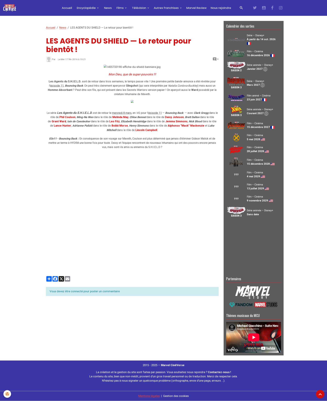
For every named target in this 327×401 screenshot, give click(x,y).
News (107, 8)
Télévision (139, 8)
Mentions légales (149, 396)
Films (120, 8)
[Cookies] (7, 394)
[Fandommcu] (253, 304)
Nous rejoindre (221, 8)
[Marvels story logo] (253, 291)
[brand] (10, 8)
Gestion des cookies (176, 396)
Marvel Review (196, 8)
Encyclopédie (86, 8)
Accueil (66, 8)
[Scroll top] (320, 394)
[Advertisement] (253, 246)
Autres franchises (166, 8)
